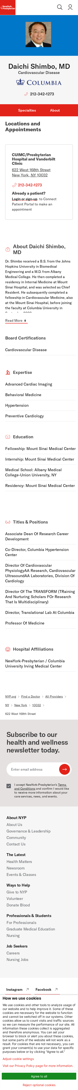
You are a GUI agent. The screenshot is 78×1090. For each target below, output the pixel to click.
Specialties (27, 110)
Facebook (43, 989)
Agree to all (39, 1076)
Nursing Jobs (17, 959)
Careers (13, 953)
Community (16, 837)
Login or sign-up (24, 199)
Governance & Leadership (28, 831)
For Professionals (21, 922)
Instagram (14, 989)
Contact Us (15, 844)
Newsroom (15, 868)
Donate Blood (18, 905)
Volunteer (14, 898)
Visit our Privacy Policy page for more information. (38, 1066)
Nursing (13, 935)
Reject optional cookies (39, 1085)
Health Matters (19, 861)
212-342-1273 (42, 93)
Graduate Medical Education (30, 929)
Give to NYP (16, 892)
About (55, 110)
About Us (14, 824)
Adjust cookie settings (18, 1059)
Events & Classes (21, 874)
